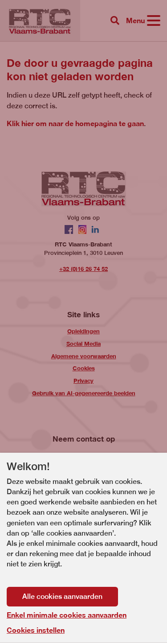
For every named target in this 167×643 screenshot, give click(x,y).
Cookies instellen (36, 630)
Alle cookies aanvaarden (62, 596)
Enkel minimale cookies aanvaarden (66, 615)
